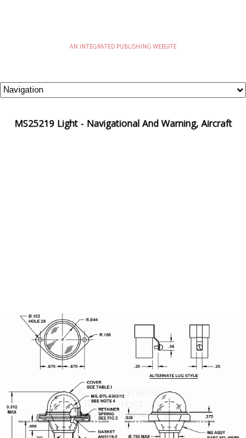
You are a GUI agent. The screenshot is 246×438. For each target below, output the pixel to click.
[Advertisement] (123, 221)
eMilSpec (123, 26)
